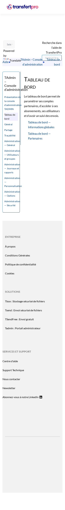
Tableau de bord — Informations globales (41, 125)
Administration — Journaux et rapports (12, 168)
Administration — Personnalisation (13, 182)
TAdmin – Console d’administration (31, 62)
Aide (5, 62)
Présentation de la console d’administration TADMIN (13, 103)
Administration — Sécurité (12, 203)
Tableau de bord (53, 62)
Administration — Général (12, 143)
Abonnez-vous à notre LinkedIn (20, 397)
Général (8, 124)
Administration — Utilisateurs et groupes (12, 154)
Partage (8, 130)
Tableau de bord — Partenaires (39, 136)
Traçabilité (9, 135)
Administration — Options (12, 193)
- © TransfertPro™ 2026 (32, 466)
